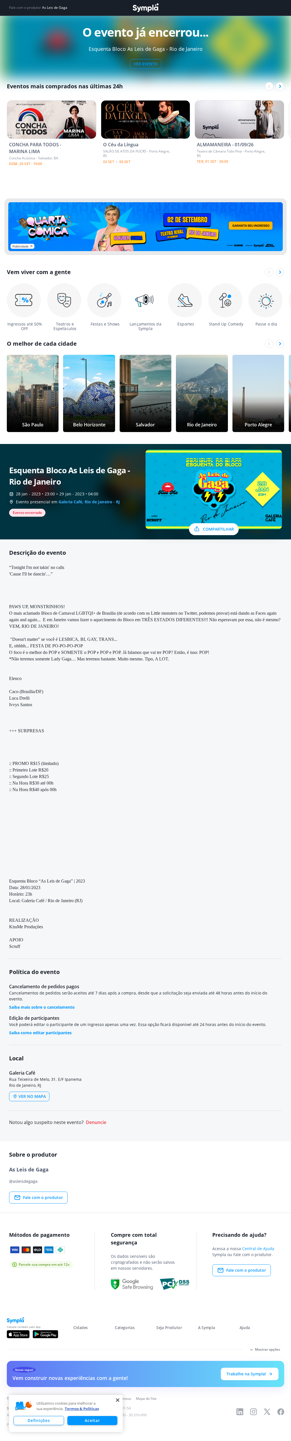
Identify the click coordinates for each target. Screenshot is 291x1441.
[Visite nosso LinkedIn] (239, 1411)
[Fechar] (117, 1400)
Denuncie (96, 1122)
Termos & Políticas (82, 1408)
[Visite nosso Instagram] (253, 1411)
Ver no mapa (32, 1096)
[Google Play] (45, 1334)
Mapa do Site (146, 1398)
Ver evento (146, 63)
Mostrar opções (267, 1349)
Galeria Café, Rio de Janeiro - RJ (89, 501)
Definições (39, 1420)
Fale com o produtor (43, 1197)
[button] (23, 1406)
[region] (66, 1413)
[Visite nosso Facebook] (280, 1411)
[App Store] (18, 1334)
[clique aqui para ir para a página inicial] (145, 7)
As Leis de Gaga (54, 8)
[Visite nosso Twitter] (267, 1411)
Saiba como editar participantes (40, 1032)
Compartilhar (218, 529)
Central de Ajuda (258, 1248)
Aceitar (92, 1420)
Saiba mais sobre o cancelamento (42, 1007)
